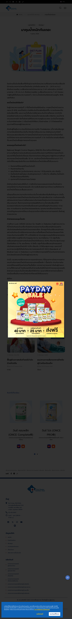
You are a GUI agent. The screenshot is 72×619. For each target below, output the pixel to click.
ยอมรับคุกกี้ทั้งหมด (54, 614)
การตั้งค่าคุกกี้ (39, 614)
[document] (36, 309)
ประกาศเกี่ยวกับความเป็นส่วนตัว (42, 609)
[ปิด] (60, 604)
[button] (61, 284)
